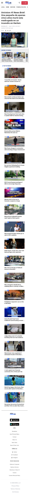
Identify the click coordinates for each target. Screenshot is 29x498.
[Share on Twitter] (7, 30)
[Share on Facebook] (5, 30)
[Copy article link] (10, 30)
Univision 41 (4, 26)
